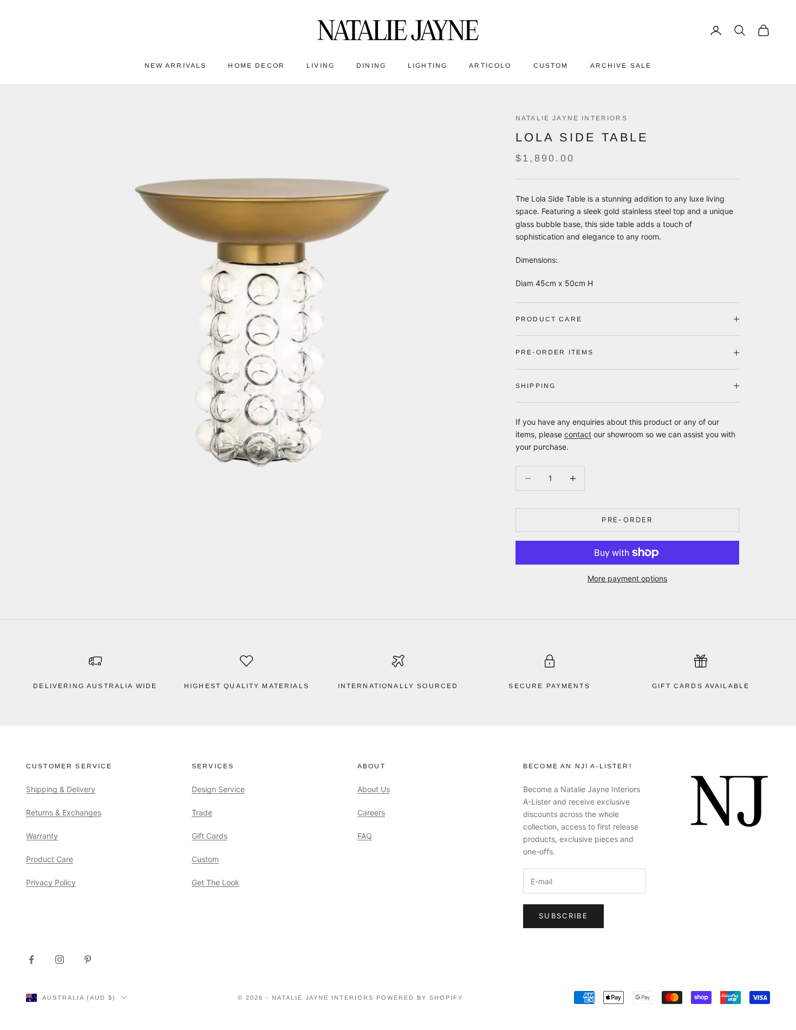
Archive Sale (621, 65)
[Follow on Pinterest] (87, 959)
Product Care (49, 859)
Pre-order (627, 519)
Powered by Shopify (419, 997)
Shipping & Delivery (60, 789)
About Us (373, 789)
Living (320, 65)
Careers (371, 812)
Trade (202, 812)
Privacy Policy (51, 882)
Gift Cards (209, 835)
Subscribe (563, 915)
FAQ (364, 835)
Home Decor (256, 65)
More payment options (627, 578)
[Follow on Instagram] (59, 959)
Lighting (427, 65)
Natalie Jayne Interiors (572, 118)
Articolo (490, 65)
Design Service (218, 789)
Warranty (42, 835)
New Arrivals (176, 65)
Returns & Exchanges (63, 812)
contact (577, 434)
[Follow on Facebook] (31, 959)
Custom (551, 65)
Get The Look (215, 882)
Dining (371, 65)
